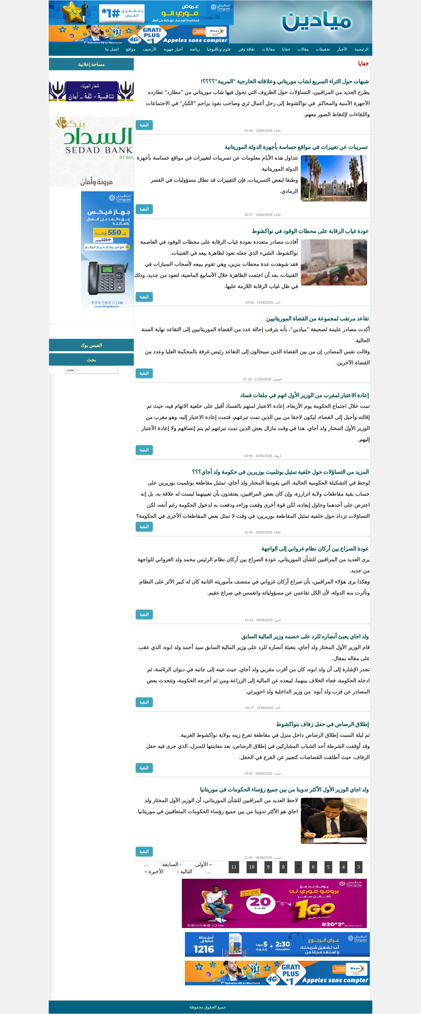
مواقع (131, 49)
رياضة (195, 49)
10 (252, 867)
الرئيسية (361, 49)
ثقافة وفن (246, 49)
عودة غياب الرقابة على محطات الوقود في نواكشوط (310, 231)
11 (234, 867)
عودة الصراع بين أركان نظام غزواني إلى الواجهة (315, 549)
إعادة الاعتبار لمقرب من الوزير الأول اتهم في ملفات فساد (304, 395)
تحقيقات (323, 49)
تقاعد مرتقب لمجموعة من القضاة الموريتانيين (317, 318)
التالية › (184, 871)
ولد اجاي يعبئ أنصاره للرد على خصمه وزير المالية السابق (305, 636)
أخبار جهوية (173, 49)
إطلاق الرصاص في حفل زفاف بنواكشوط (322, 724)
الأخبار (342, 49)
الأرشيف (150, 49)
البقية (144, 125)
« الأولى (203, 864)
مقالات (303, 49)
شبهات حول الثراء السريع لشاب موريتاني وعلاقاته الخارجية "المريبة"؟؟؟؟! (285, 81)
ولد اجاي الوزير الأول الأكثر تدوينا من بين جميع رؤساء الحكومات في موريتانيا (284, 789)
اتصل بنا (112, 49)
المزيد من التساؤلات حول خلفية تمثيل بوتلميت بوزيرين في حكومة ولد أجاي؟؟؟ (280, 472)
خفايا (286, 49)
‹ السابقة (172, 864)
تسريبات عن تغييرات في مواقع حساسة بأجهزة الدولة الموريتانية (297, 147)
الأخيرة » (154, 871)
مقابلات (268, 49)
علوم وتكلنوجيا (219, 49)
